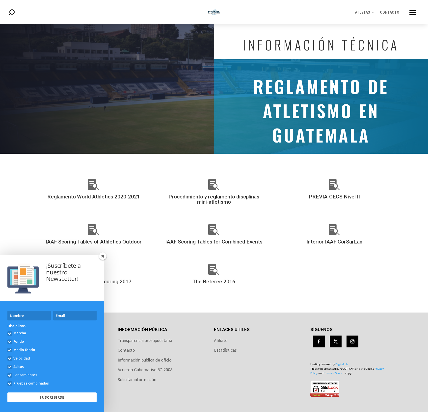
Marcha (19, 333)
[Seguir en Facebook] (319, 341)
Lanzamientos (25, 374)
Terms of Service (334, 373)
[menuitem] (364, 12)
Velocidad (21, 358)
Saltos (18, 366)
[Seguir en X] (336, 341)
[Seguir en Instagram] (352, 341)
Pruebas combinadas (31, 383)
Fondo (18, 341)
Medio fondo (24, 349)
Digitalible (341, 364)
